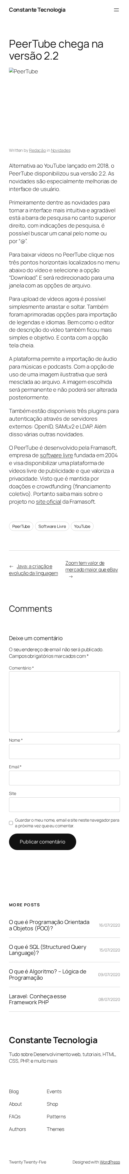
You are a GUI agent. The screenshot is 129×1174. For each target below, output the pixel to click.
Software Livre (52, 526)
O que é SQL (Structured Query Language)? (47, 950)
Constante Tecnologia (37, 9)
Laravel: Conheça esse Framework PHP (37, 999)
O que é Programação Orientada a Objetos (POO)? (49, 925)
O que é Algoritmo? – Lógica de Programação (47, 974)
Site (12, 793)
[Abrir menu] (116, 9)
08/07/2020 (109, 999)
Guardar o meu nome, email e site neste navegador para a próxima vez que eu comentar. (67, 823)
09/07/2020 (109, 974)
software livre (56, 455)
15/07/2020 (109, 950)
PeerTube (21, 526)
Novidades (60, 150)
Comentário (21, 668)
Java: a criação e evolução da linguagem (33, 569)
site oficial (48, 501)
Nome (15, 740)
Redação (37, 150)
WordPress (110, 1162)
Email (15, 766)
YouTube (82, 526)
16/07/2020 (109, 925)
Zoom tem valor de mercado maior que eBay (91, 566)
